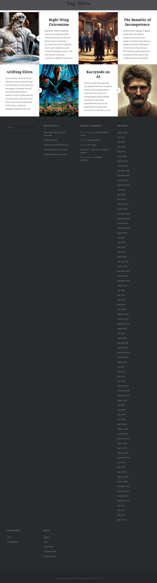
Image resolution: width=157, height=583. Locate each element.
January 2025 (122, 209)
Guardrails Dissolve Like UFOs (55, 154)
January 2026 (122, 166)
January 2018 (122, 482)
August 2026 (122, 132)
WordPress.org (50, 556)
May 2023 (121, 300)
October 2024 (122, 223)
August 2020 (122, 400)
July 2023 (121, 290)
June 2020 (121, 410)
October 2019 (122, 434)
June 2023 (121, 295)
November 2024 (123, 218)
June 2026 (121, 142)
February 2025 (123, 204)
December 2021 (123, 352)
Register (47, 537)
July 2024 (121, 238)
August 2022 (122, 328)
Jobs (8, 537)
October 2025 (122, 180)
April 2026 (121, 151)
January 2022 (122, 348)
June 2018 (121, 462)
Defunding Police (50, 140)
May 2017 (121, 510)
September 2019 (123, 438)
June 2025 (121, 190)
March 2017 (122, 520)
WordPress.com (96, 578)
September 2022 (123, 324)
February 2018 (123, 477)
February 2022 (123, 343)
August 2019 (122, 443)
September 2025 (123, 185)
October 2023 (122, 276)
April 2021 (121, 381)
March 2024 (122, 257)
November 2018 (123, 458)
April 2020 (121, 419)
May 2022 (121, 333)
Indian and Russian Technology (55, 150)
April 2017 (121, 515)
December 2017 (123, 486)
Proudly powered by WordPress (65, 578)
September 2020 (123, 395)
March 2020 (122, 424)
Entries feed (48, 547)
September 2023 (123, 281)
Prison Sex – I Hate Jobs (89, 150)
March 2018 (122, 472)
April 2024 (121, 252)
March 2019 (122, 448)
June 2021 (121, 371)
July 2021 (121, 367)
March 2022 (122, 338)
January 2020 (122, 429)
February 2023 (123, 314)
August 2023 (122, 285)
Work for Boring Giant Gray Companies (54, 133)
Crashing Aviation (94, 140)
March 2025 (122, 199)
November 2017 (123, 491)
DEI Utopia (92, 145)
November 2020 (123, 391)
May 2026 (121, 147)
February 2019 (123, 453)
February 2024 (123, 262)
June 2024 (121, 242)
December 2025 (123, 171)
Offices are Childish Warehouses (56, 145)
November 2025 (123, 175)
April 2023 (121, 304)
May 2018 (121, 467)
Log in (46, 542)
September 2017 (123, 501)
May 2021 (121, 376)
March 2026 (122, 156)
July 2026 (121, 137)
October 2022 (122, 319)
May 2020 (121, 415)
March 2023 (122, 309)
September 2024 (123, 228)
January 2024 (122, 266)
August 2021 (122, 362)
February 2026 (123, 161)
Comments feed (50, 551)
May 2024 (121, 247)
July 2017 (121, 505)
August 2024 (122, 233)
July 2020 (121, 405)
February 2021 (123, 386)
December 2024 (123, 214)
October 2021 (122, 357)
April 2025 (121, 195)
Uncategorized (12, 542)
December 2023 (123, 271)
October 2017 (122, 496)
